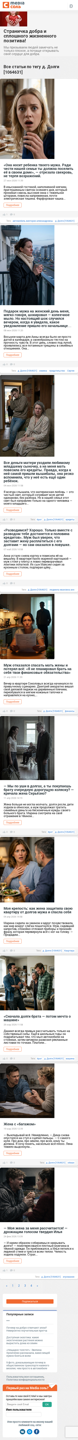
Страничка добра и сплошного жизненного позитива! (30, 36)
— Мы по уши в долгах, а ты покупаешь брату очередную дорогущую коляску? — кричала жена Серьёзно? (39, 789)
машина (70, 1058)
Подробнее (12, 205)
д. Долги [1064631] (64, 220)
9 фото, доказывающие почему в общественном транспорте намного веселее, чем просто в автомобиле (27, 1365)
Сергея (70, 370)
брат (39, 519)
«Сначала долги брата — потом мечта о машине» (37, 1018)
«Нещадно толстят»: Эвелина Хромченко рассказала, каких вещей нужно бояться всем (28, 1352)
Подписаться (30, 1301)
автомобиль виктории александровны (33, 220)
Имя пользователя (19, 1409)
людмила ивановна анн (62, 589)
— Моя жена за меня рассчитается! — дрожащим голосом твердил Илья (35, 1229)
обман (71, 1162)
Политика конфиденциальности (25, 1379)
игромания (68, 1276)
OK (47, 1404)
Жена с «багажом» (20, 1124)
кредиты (70, 519)
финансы (69, 711)
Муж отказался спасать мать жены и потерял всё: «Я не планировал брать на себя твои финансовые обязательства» (37, 668)
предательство (57, 370)
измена (43, 370)
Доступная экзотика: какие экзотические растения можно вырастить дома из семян (24, 1340)
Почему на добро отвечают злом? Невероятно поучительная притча (26, 1329)
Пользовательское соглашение (25, 1376)
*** (8, 1321)
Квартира (69, 950)
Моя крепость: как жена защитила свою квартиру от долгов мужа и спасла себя (38, 910)
